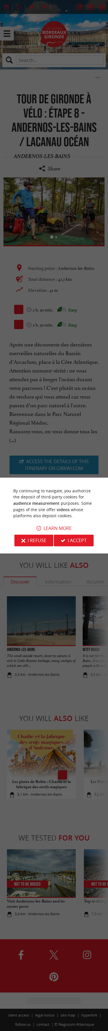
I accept (77, 540)
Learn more (57, 528)
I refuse (37, 540)
